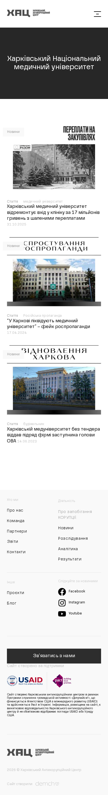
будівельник (33, 424)
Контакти (16, 552)
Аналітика (68, 549)
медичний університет (43, 201)
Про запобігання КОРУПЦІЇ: (75, 515)
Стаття (13, 201)
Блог (11, 603)
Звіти (12, 542)
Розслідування (73, 539)
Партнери (17, 531)
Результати (70, 559)
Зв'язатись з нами (54, 656)
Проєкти (15, 593)
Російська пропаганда (42, 316)
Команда (16, 521)
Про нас (15, 510)
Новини (13, 132)
